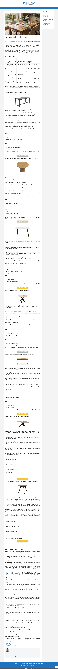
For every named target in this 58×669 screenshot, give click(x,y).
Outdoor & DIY (35, 663)
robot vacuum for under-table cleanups (28, 576)
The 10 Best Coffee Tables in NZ (11, 645)
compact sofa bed (18, 573)
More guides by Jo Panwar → (14, 656)
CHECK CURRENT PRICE (23, 155)
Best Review (29, 3)
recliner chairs (29, 579)
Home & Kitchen (17, 663)
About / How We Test (23, 665)
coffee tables (23, 579)
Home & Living (8, 643)
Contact (28, 665)
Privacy (34, 665)
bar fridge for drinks (8, 574)
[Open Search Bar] (52, 8)
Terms (36, 665)
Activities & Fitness (40, 663)
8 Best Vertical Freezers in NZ (10, 644)
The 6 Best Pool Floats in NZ (48, 19)
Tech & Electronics (22, 663)
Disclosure (31, 665)
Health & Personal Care (29, 663)
